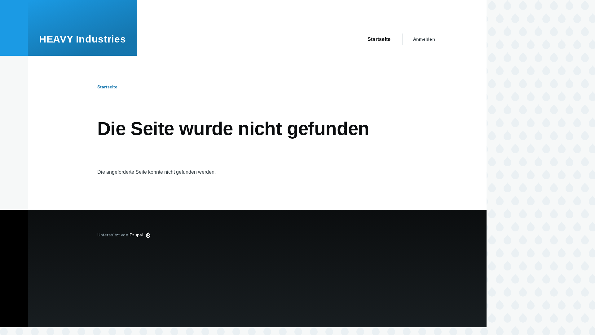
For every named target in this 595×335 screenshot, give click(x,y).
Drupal (136, 234)
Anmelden (424, 39)
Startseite (107, 86)
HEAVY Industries (82, 39)
